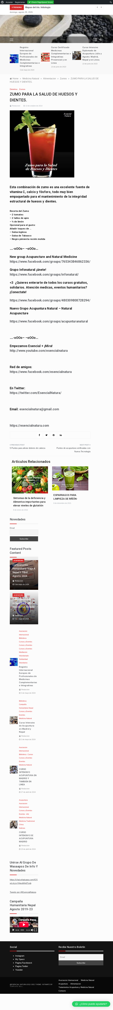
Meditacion (23, 652)
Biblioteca (22, 638)
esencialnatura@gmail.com (39, 409)
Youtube (19, 970)
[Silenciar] (32, 930)
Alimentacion (75, 984)
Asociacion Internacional (68, 980)
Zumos (22, 89)
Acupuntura (18, 560)
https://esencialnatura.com (29, 425)
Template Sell (16, 986)
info (27, 814)
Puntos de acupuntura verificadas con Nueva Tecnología (73, 450)
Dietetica (13, 89)
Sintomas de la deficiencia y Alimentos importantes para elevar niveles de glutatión (29, 502)
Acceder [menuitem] (9, 2)
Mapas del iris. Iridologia (37, 7)
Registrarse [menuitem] (20, 2)
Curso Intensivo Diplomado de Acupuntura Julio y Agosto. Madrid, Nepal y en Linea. (92, 53)
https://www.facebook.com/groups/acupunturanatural (49, 321)
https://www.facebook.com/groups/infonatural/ (44, 274)
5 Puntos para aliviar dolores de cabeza (27, 448)
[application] (24, 925)
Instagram (19, 956)
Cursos (30, 754)
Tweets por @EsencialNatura (23, 892)
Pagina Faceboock (23, 963)
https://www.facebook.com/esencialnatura (41, 372)
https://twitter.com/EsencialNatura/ (36, 393)
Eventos (22, 715)
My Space (20, 959)
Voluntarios (23, 663)
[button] (91, 1004)
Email (12, 528)
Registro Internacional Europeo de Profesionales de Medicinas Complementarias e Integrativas (30, 56)
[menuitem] (2, 2)
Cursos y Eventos (25, 642)
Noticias (22, 828)
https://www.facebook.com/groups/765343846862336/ (50, 261)
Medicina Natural (25, 718)
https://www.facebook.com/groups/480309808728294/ (50, 300)
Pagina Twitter (21, 966)
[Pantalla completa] (35, 930)
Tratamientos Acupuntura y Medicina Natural (76, 987)
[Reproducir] (13, 930)
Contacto (62, 991)
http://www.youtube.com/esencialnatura (39, 351)
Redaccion (16, 106)
